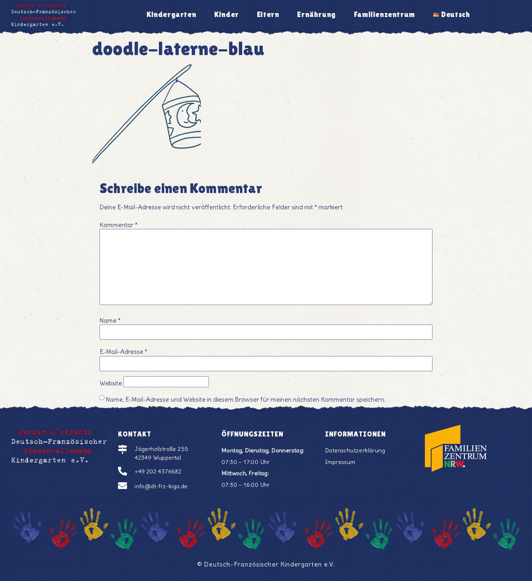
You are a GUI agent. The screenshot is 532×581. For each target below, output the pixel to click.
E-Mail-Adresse (123, 352)
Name (110, 321)
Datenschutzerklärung (355, 450)
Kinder (226, 14)
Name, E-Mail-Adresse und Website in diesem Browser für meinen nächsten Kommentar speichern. (245, 400)
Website (111, 383)
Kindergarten (171, 14)
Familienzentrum (384, 14)
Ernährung (316, 14)
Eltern (268, 14)
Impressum (340, 461)
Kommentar (119, 225)
